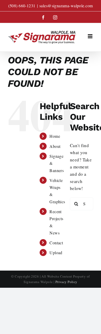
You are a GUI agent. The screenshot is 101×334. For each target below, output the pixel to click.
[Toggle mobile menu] (90, 36)
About (54, 146)
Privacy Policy (66, 281)
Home (54, 136)
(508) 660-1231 (21, 5)
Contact (56, 242)
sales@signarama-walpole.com (66, 5)
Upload (55, 252)
